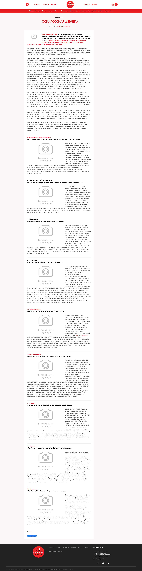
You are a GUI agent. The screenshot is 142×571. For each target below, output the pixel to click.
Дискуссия (37, 11)
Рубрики (45, 4)
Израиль (84, 11)
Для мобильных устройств (102, 556)
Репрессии (51, 11)
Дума (111, 11)
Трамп (97, 11)
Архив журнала (83, 547)
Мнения (73, 547)
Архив (94, 4)
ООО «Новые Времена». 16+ (55, 551)
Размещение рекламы (101, 553)
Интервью (44, 11)
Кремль (106, 11)
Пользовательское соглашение (103, 554)
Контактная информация (102, 551)
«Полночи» (83, 335)
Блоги (71, 11)
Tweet (29, 532)
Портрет (57, 11)
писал (77, 335)
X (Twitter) (30, 535)
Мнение (31, 11)
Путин (101, 11)
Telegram (34, 535)
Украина (78, 11)
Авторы (53, 4)
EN (113, 4)
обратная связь (98, 547)
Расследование (65, 11)
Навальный (91, 11)
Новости (87, 4)
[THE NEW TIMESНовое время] (70, 4)
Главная (37, 4)
